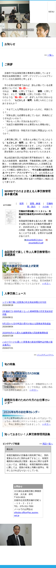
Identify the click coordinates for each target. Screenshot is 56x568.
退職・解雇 (35, 203)
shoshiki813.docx (34, 240)
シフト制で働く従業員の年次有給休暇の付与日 (24, 302)
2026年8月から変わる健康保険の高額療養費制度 (25, 333)
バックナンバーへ (45, 355)
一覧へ (50, 55)
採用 (21, 203)
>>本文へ (46, 283)
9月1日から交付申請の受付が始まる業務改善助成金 (26, 323)
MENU (51, 12)
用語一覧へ (47, 443)
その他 (45, 206)
